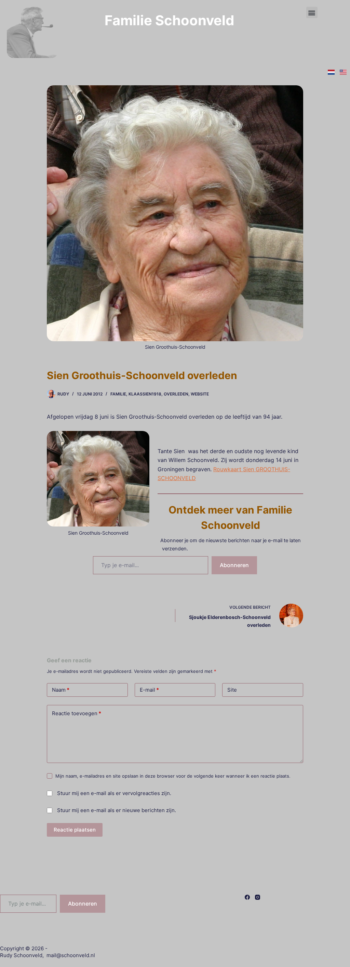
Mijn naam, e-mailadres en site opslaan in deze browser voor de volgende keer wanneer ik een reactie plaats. (173, 776)
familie (118, 393)
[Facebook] (247, 897)
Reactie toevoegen (76, 713)
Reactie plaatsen (75, 829)
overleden (176, 393)
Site (232, 690)
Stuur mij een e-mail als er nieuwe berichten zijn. (116, 810)
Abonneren (234, 565)
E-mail (149, 690)
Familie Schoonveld (169, 20)
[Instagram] (257, 897)
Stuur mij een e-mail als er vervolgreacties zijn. (114, 793)
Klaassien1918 (145, 393)
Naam (60, 690)
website (200, 393)
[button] (312, 12)
